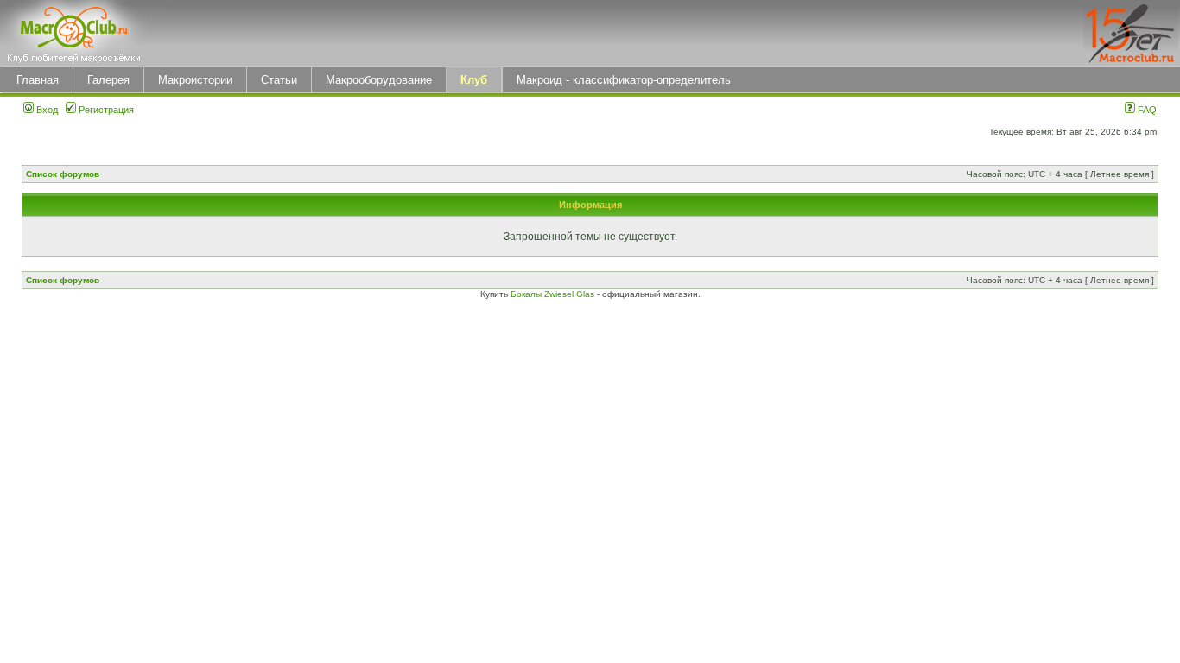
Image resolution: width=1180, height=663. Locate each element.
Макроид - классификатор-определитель (624, 79)
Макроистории (195, 79)
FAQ (1146, 109)
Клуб (473, 79)
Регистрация (105, 109)
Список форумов (62, 174)
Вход (46, 109)
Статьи (279, 79)
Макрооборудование (379, 79)
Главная (37, 79)
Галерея (108, 79)
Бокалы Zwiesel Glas (554, 294)
